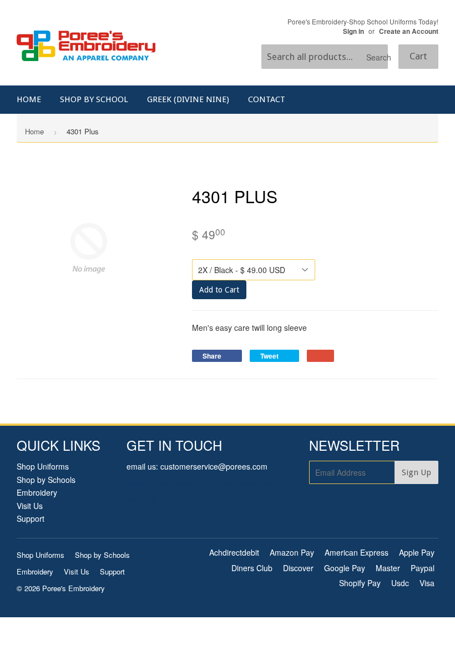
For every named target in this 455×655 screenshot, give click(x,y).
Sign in (353, 31)
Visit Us (30, 505)
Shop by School (94, 99)
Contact (266, 99)
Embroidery (37, 492)
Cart (418, 56)
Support (30, 518)
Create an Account (408, 31)
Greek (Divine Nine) (188, 99)
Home (29, 99)
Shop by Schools (46, 479)
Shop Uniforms (43, 466)
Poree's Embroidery (73, 588)
